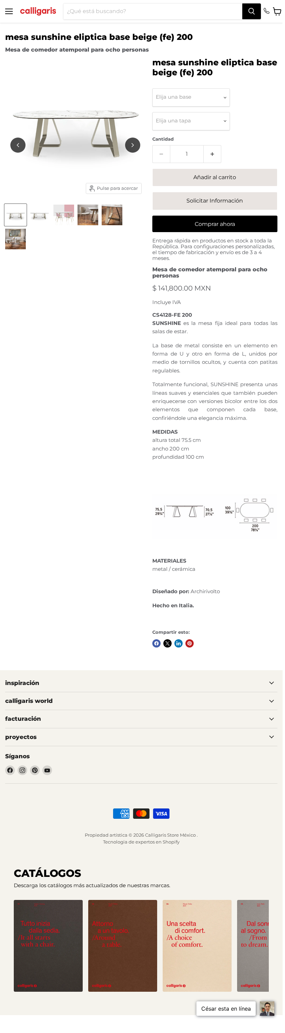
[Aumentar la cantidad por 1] (212, 154)
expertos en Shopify (157, 842)
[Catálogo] (48, 946)
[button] (133, 997)
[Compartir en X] (167, 643)
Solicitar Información (214, 200)
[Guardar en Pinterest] (189, 643)
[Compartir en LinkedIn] (178, 643)
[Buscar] (251, 11)
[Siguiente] (132, 145)
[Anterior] (18, 145)
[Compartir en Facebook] (156, 643)
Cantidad (163, 139)
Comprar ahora (215, 224)
